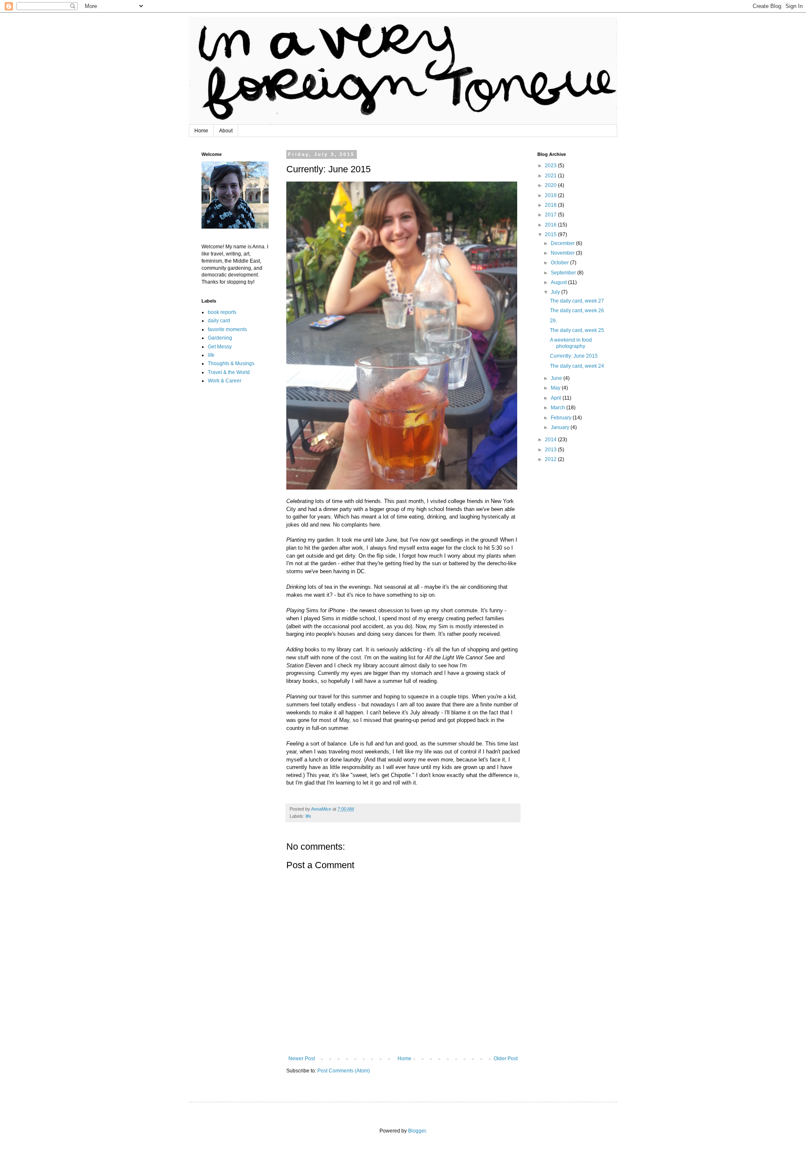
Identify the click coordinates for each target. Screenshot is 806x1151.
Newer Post (301, 1058)
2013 (551, 450)
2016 (551, 225)
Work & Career (224, 381)
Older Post (506, 1058)
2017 (551, 215)
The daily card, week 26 (577, 310)
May (556, 388)
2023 (551, 166)
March (558, 408)
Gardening (220, 338)
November (563, 253)
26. (553, 321)
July (556, 292)
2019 (551, 195)
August (559, 282)
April (557, 398)
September (564, 273)
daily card (219, 321)
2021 (551, 176)
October (560, 263)
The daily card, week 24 (577, 366)
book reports (222, 312)
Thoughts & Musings (231, 363)
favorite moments (227, 329)
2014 (551, 439)
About (226, 131)
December (563, 243)
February (562, 418)
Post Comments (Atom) (343, 1071)
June (557, 378)
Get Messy (220, 347)
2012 (551, 459)
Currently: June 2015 (574, 356)
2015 (551, 234)
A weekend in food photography (571, 343)
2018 (551, 205)
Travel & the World (229, 372)
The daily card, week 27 (577, 301)
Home (201, 131)
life (308, 816)
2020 (551, 185)
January (560, 427)
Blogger (417, 1131)
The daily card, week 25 (577, 330)
